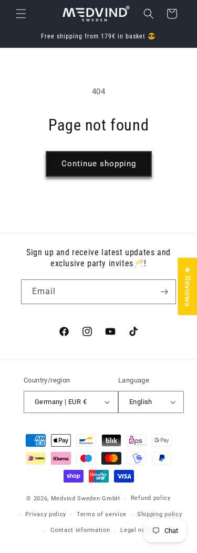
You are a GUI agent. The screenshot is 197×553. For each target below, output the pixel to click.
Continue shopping (98, 163)
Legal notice (138, 530)
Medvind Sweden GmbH (85, 498)
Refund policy (151, 498)
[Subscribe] (163, 291)
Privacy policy (45, 514)
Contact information (80, 530)
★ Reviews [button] (187, 286)
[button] (21, 13)
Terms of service (102, 514)
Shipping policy (159, 514)
